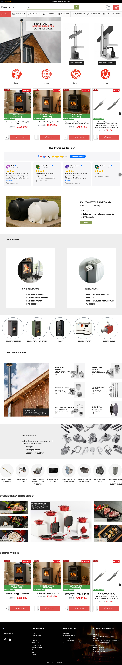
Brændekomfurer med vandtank (99, 301)
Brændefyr (90, 298)
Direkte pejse (31, 304)
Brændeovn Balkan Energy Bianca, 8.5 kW (17, 122)
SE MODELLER (86, 222)
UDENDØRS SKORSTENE (106, 63)
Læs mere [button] (9, 180)
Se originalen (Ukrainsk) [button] (103, 176)
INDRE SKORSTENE (76, 63)
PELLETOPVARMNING (18, 352)
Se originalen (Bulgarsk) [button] (44, 181)
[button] (4, 113)
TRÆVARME (13, 239)
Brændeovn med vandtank (96, 295)
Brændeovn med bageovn (37, 298)
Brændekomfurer (33, 301)
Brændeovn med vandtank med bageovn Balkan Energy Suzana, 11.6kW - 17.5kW (77, 122)
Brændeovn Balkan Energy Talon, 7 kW (47, 122)
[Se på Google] (8, 167)
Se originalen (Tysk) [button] (13, 183)
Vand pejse (89, 304)
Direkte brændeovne (35, 295)
